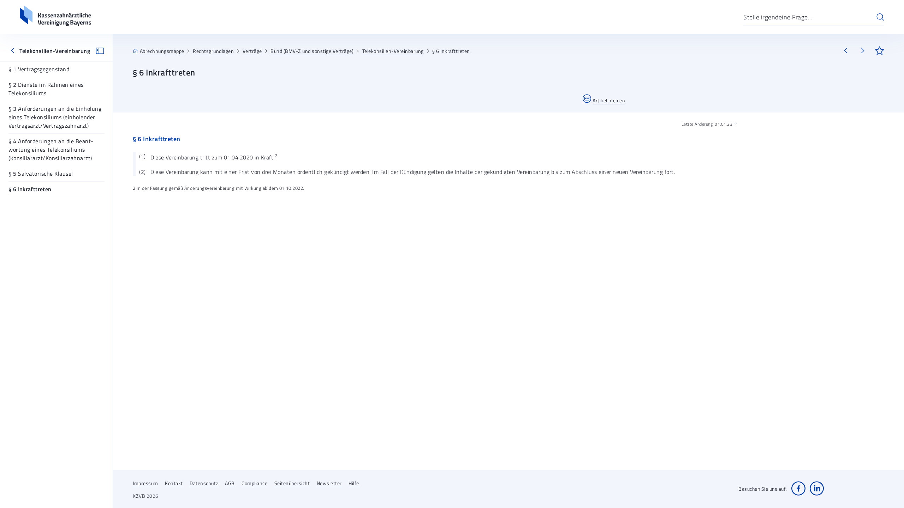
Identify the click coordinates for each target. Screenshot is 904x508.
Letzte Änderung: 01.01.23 (707, 124)
